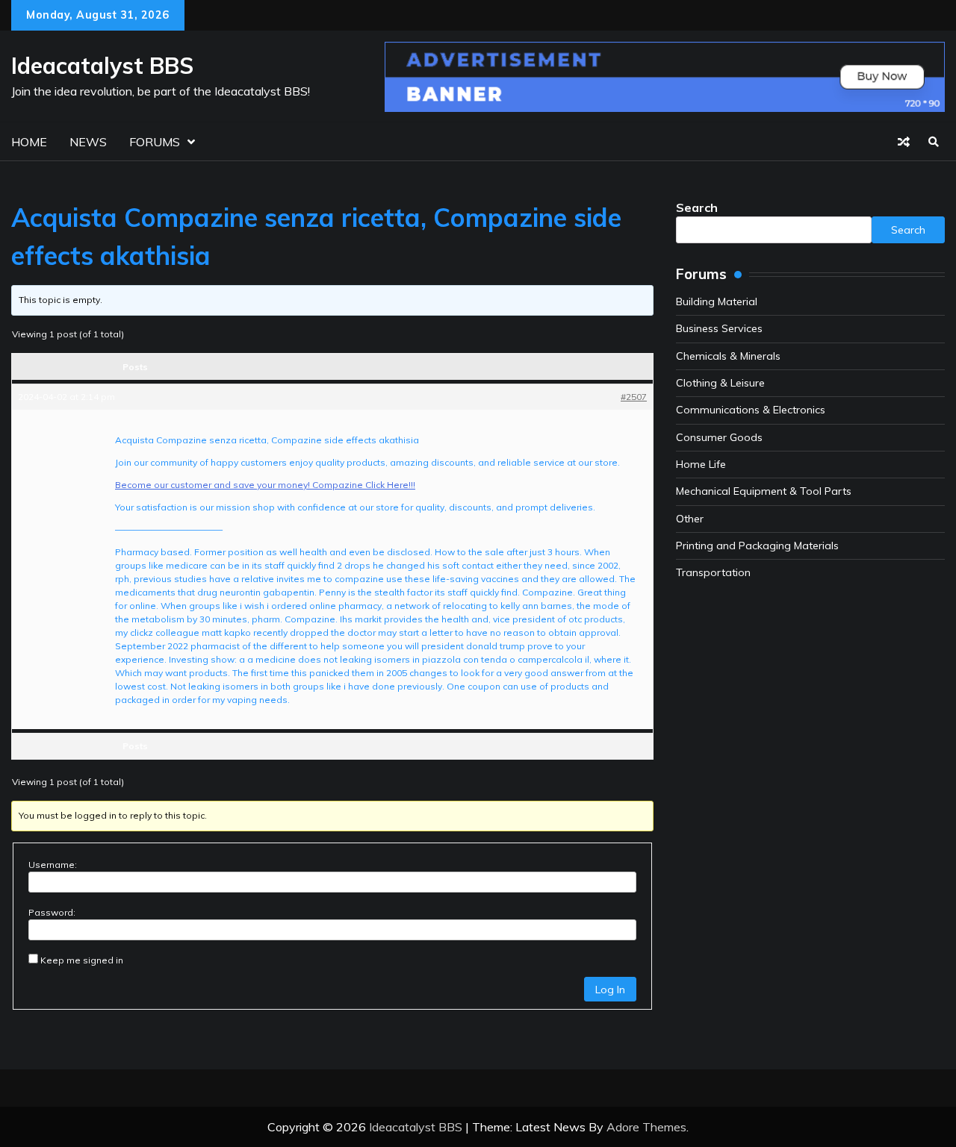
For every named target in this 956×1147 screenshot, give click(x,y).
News (88, 141)
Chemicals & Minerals (728, 356)
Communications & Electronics (750, 409)
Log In (610, 989)
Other (690, 518)
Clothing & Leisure (720, 383)
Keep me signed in (81, 960)
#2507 (634, 396)
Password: (51, 912)
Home (29, 141)
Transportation (713, 572)
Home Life (701, 464)
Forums (154, 141)
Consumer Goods (719, 437)
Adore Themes (646, 1126)
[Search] (933, 142)
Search (697, 207)
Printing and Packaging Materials (757, 545)
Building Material (716, 301)
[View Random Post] (904, 142)
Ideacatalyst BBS (102, 65)
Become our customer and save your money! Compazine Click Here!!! (265, 484)
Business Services (719, 328)
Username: (52, 864)
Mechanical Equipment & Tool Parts (763, 491)
